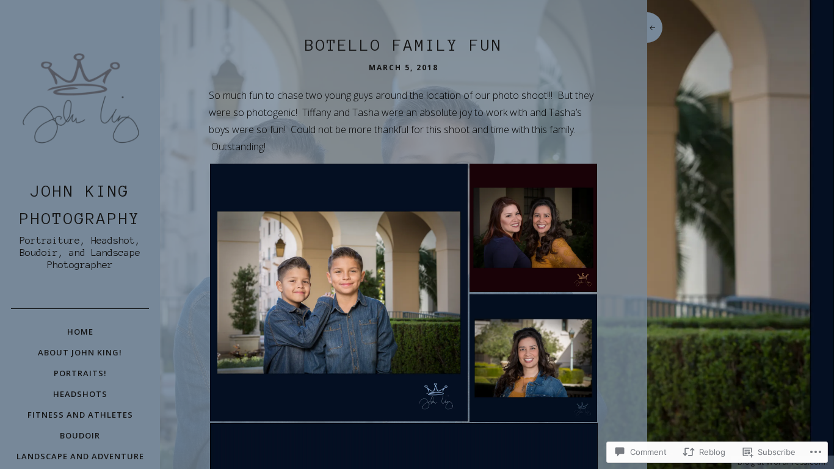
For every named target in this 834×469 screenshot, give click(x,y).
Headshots (80, 393)
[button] (338, 292)
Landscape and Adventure (80, 456)
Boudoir (80, 435)
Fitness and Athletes (80, 414)
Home (80, 331)
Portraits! (80, 373)
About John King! (80, 352)
